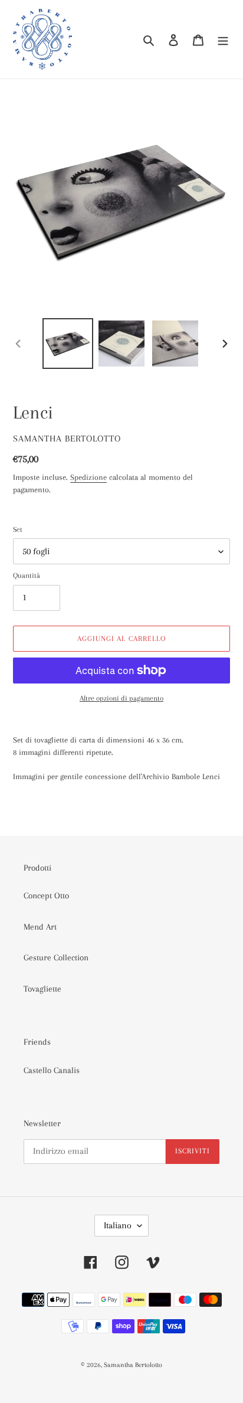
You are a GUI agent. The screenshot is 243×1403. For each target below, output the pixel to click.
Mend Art (40, 926)
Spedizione (88, 477)
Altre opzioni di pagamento (121, 698)
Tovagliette (42, 988)
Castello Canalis (52, 1070)
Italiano (118, 1225)
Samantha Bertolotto (133, 1365)
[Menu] (223, 39)
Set (17, 529)
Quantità (26, 575)
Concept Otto (46, 895)
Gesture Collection (56, 957)
